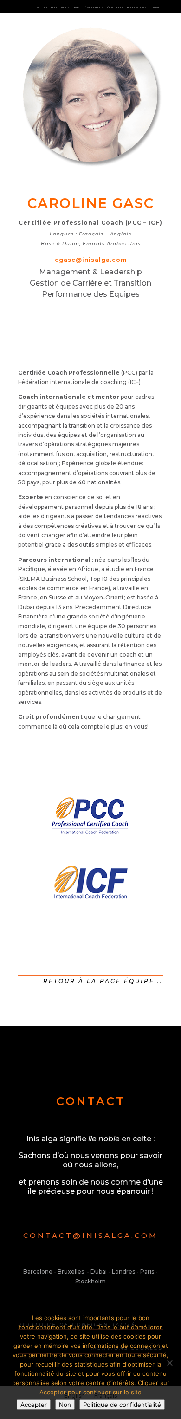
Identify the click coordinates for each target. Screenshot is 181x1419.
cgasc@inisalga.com (91, 259)
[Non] (169, 1362)
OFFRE (76, 7)
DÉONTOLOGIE (115, 7)
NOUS (65, 7)
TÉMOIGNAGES (93, 7)
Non (65, 1404)
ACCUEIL (42, 7)
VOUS (55, 7)
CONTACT (155, 7)
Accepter (33, 1404)
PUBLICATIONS (137, 7)
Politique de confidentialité (122, 1404)
